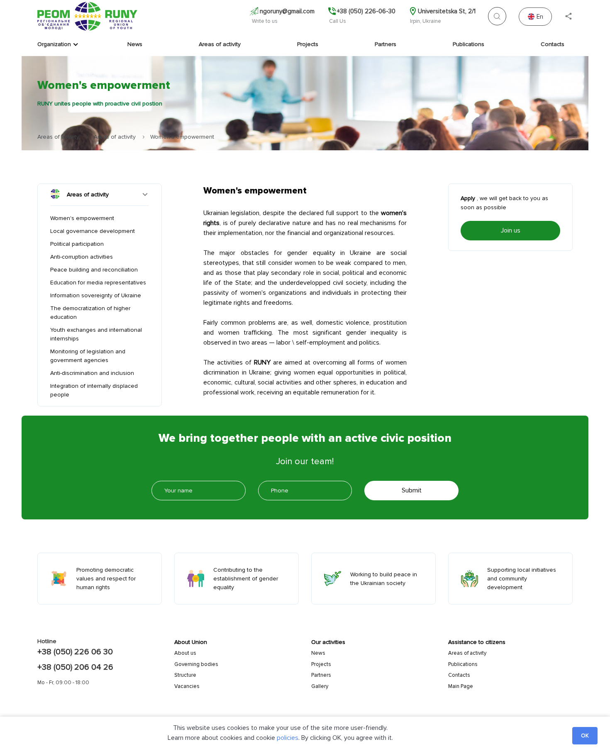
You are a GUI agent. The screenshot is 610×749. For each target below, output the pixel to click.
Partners (385, 44)
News (134, 44)
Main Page (460, 686)
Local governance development (92, 231)
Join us (510, 230)
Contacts (552, 44)
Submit (412, 490)
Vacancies (187, 686)
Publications (468, 44)
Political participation (77, 243)
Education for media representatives (98, 282)
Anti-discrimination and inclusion (92, 373)
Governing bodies (196, 664)
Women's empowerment (82, 218)
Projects (307, 44)
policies (287, 738)
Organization (54, 44)
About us (185, 653)
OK (585, 735)
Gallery (319, 686)
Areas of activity (220, 44)
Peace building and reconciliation (94, 269)
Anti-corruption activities (81, 256)
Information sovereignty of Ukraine (95, 295)
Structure (185, 675)
